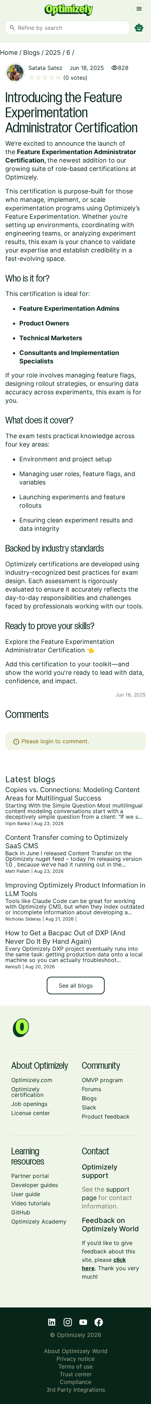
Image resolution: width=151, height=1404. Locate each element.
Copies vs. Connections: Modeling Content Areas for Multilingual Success (72, 793)
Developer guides (34, 1184)
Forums (91, 1089)
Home (9, 52)
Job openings (29, 1103)
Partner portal (30, 1175)
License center (30, 1112)
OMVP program (102, 1079)
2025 (53, 52)
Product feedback (106, 1116)
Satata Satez (45, 67)
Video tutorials (30, 1203)
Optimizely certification (27, 1092)
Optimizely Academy (38, 1221)
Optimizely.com (31, 1079)
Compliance (75, 1381)
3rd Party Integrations (75, 1389)
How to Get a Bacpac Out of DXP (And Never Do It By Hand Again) (65, 937)
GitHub (20, 1212)
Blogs (31, 52)
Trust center (76, 1374)
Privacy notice (75, 1358)
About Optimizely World (75, 1350)
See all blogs (76, 985)
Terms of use (75, 1366)
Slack (89, 1107)
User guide (25, 1194)
